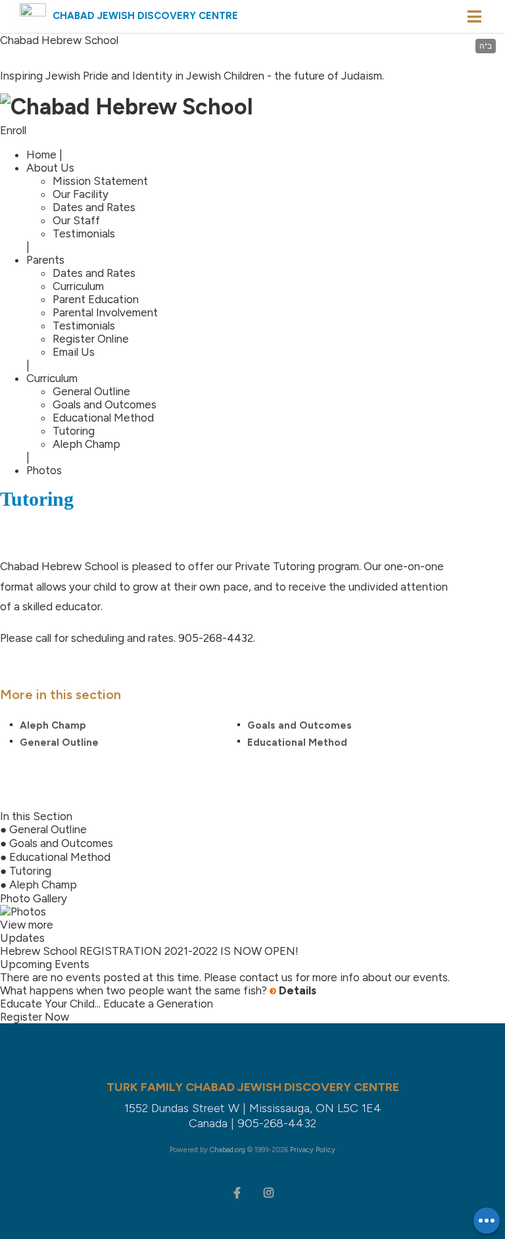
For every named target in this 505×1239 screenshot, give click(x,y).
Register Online (91, 338)
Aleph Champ (86, 443)
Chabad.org (227, 1150)
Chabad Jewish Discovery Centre (145, 16)
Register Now (34, 1016)
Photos (44, 470)
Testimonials (84, 233)
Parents (45, 259)
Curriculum (78, 286)
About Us (50, 167)
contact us (266, 977)
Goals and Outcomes (104, 404)
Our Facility (80, 194)
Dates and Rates (94, 207)
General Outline (91, 391)
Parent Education (96, 299)
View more (26, 924)
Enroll (13, 130)
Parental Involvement (105, 312)
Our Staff (76, 220)
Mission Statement (100, 180)
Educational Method (103, 417)
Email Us (74, 351)
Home (41, 154)
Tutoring (74, 430)
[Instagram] (268, 1191)
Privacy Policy (312, 1150)
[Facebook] (236, 1191)
